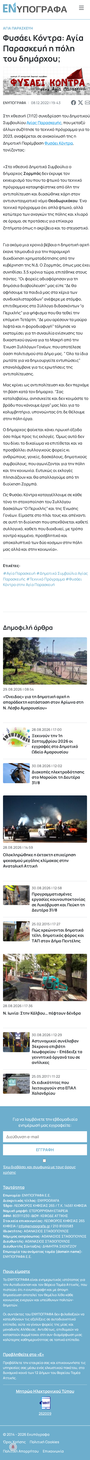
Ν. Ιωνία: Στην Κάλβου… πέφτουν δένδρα (42, 1013)
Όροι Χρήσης (14, 1441)
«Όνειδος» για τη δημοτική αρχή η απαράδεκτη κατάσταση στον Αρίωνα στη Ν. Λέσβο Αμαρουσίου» (43, 702)
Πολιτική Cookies (44, 1441)
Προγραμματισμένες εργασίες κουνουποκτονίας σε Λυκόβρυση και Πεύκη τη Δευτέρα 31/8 (58, 902)
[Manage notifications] (13, 1447)
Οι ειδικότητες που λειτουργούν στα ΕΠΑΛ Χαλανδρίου (54, 1088)
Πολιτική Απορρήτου (21, 1451)
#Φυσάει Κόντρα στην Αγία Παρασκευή (42, 582)
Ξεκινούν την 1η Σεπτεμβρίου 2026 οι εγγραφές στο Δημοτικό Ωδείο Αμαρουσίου (55, 744)
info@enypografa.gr (34, 1226)
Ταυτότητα (13, 1187)
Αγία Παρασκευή (18, 28)
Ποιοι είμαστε (16, 1271)
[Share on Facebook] (73, 103)
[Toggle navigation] (81, 7)
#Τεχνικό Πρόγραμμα (45, 579)
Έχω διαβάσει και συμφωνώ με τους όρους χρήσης (39, 1169)
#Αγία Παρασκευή (19, 573)
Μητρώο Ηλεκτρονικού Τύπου (45, 1391)
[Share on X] (80, 103)
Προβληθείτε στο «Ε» (23, 1354)
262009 (45, 1413)
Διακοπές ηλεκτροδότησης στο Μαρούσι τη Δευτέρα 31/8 (58, 777)
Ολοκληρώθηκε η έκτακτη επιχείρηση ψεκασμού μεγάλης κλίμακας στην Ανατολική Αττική (39, 860)
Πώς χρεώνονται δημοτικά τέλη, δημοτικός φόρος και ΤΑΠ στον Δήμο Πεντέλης (58, 935)
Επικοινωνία (53, 1451)
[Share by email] (87, 103)
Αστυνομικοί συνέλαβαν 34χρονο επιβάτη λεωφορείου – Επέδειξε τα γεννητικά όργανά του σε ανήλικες (57, 1051)
